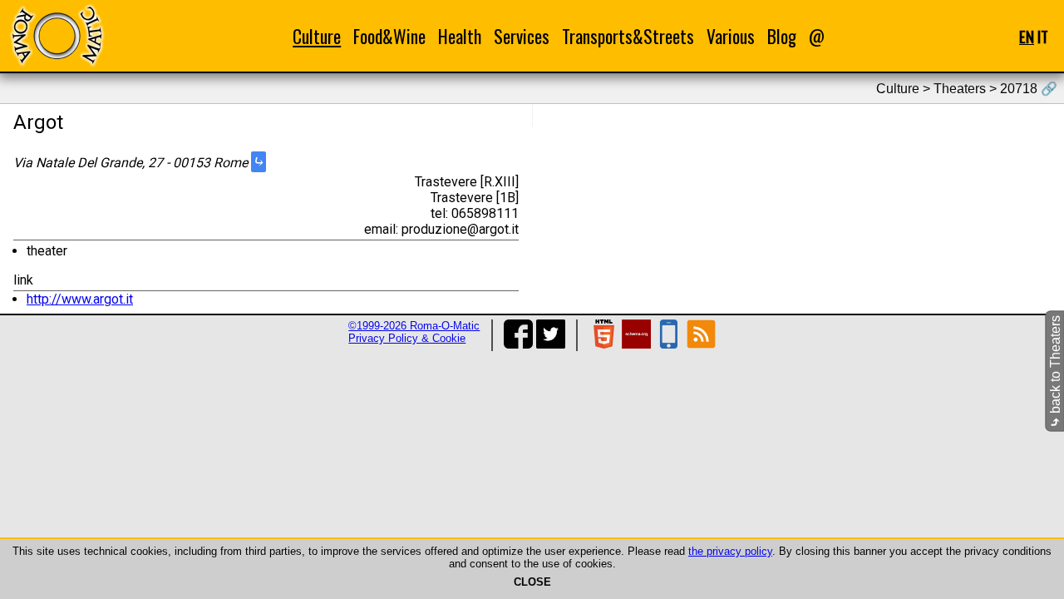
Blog (781, 36)
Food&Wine (389, 36)
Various (731, 36)
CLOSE (532, 582)
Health (459, 36)
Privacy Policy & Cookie (407, 338)
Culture (317, 36)
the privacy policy (730, 551)
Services (521, 36)
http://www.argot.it (80, 299)
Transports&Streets (628, 36)
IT (1042, 36)
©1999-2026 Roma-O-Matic (414, 325)
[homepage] (56, 35)
